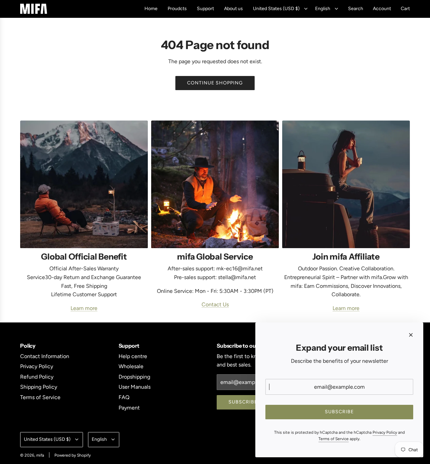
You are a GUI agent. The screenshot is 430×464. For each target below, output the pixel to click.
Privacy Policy (385, 432)
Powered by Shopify (72, 455)
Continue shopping (215, 83)
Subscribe (242, 402)
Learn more (84, 308)
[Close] (410, 334)
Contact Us (215, 304)
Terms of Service (333, 438)
